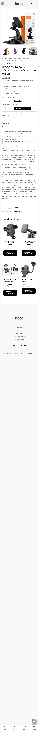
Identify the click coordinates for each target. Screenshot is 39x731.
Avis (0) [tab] (4, 127)
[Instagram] (14, 345)
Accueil (4, 58)
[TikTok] (21, 345)
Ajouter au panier (23, 108)
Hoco (8, 115)
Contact (19, 327)
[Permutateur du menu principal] (2, 3)
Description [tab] (5, 123)
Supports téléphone (12, 58)
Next (36, 51)
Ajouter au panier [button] (9, 252)
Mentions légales (19, 339)
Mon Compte (19, 333)
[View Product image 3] (24, 51)
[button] (31, 4)
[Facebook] (17, 345)
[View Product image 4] (33, 51)
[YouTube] (25, 345)
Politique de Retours (19, 336)
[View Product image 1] (6, 51)
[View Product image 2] (15, 51)
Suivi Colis (19, 330)
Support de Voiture (23, 58)
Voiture (27, 113)
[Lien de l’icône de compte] (36, 3)
